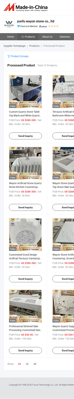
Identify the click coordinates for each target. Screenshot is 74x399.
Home (10, 36)
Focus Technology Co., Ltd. (45, 384)
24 (19, 363)
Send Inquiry (25, 135)
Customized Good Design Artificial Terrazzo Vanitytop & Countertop (24, 258)
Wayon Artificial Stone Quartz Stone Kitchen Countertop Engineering (25, 186)
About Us (47, 36)
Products (30, 36)
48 (34, 364)
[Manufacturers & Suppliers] (26, 7)
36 (27, 364)
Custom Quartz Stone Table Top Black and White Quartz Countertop (24, 115)
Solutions (65, 36)
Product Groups (19, 56)
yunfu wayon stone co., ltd (35, 21)
